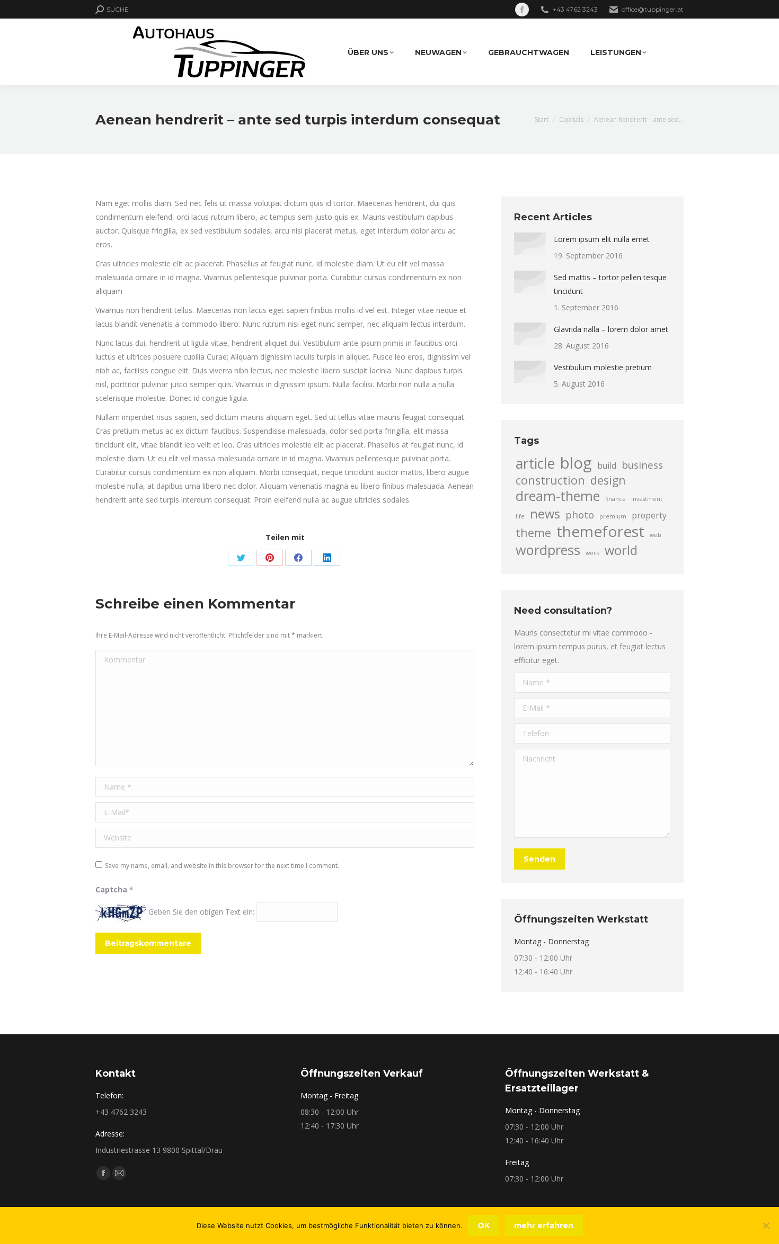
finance (615, 499)
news (545, 514)
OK (483, 1225)
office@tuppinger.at (653, 9)
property (649, 515)
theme (533, 533)
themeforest (600, 531)
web (655, 535)
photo (579, 514)
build (606, 465)
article (535, 463)
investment (646, 499)
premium (612, 516)
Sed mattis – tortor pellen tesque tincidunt (610, 284)
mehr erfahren (543, 1225)
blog (576, 463)
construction (550, 480)
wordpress (548, 550)
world (621, 550)
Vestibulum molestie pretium (603, 367)
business (642, 464)
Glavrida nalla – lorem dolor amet (611, 329)
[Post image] (530, 243)
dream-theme (558, 496)
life (520, 516)
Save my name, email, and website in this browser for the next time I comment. (222, 865)
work (592, 553)
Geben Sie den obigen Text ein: (201, 912)
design (608, 480)
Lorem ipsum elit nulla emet (602, 239)
